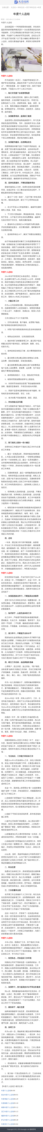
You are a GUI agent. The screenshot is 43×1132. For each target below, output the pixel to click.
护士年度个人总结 (7, 1120)
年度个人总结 (6, 1090)
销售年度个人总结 (7, 1107)
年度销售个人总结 (7, 1103)
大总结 (13, 7)
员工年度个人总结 (7, 1111)
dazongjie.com (25, 1129)
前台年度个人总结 (7, 1095)
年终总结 (21, 7)
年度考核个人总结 (7, 1099)
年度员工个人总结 (7, 1124)
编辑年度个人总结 (7, 1116)
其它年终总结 (31, 7)
